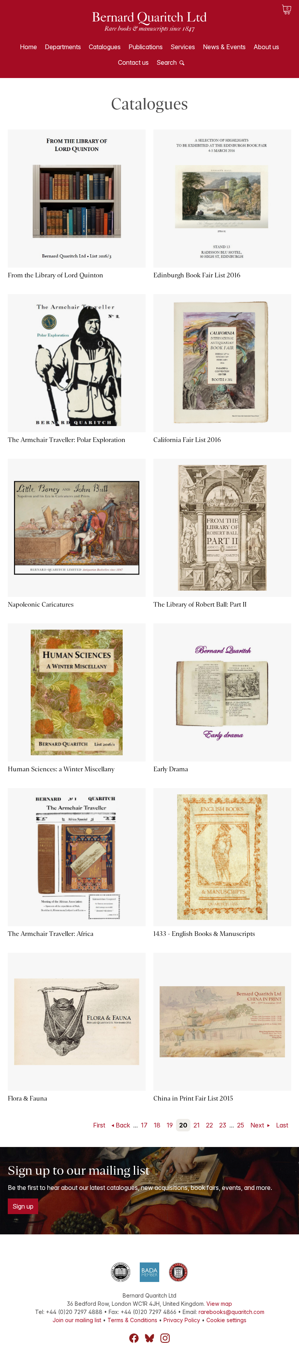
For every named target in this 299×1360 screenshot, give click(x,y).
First (99, 1125)
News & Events (224, 47)
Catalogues (105, 47)
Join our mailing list (77, 1320)
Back (123, 1125)
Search (167, 62)
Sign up (22, 1206)
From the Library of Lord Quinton (55, 275)
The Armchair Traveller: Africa (50, 933)
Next (258, 1125)
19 (170, 1125)
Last (282, 1125)
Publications (145, 47)
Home (28, 47)
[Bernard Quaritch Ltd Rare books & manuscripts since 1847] (149, 27)
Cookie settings (226, 1320)
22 (209, 1125)
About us (266, 47)
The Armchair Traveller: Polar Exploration (66, 440)
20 (183, 1125)
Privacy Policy (182, 1320)
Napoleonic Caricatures (41, 604)
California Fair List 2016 (187, 440)
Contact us (133, 62)
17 (144, 1125)
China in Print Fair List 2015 (193, 1098)
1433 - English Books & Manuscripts (204, 933)
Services (183, 47)
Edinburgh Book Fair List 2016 (196, 275)
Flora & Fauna (27, 1098)
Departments (63, 47)
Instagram (165, 1338)
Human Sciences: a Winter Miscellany (61, 769)
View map (219, 1303)
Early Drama (170, 769)
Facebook (134, 1338)
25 (240, 1125)
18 (157, 1125)
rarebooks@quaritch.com (231, 1312)
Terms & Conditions (132, 1320)
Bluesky (149, 1338)
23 (222, 1125)
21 (196, 1125)
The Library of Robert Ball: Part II (199, 604)
